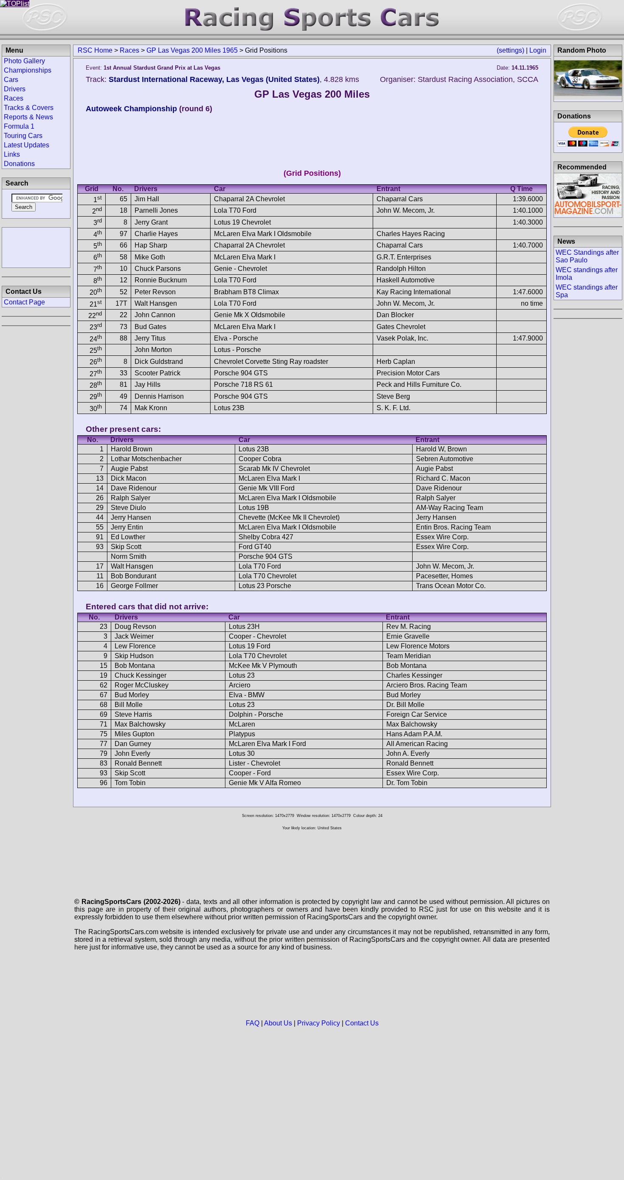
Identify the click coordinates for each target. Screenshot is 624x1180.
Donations (19, 163)
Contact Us (362, 1023)
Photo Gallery (24, 61)
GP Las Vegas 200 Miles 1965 (192, 50)
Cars (11, 79)
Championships (27, 70)
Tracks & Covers (28, 107)
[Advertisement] (36, 247)
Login (537, 50)
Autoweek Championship (131, 108)
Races (129, 50)
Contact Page (24, 302)
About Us (278, 1023)
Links (12, 154)
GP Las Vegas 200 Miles (312, 94)
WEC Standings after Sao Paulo (587, 256)
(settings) (510, 50)
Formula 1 (19, 126)
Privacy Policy (318, 1023)
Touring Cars (23, 135)
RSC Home (95, 50)
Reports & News (28, 117)
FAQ (252, 1023)
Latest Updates (26, 145)
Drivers (14, 89)
